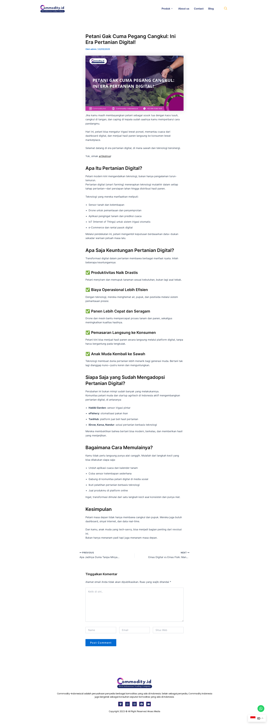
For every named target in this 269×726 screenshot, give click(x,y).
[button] (225, 8)
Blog (211, 8)
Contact (199, 8)
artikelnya (105, 156)
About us (183, 8)
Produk (166, 8)
